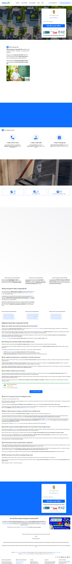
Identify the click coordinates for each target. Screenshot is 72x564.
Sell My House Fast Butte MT (8, 314)
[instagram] (59, 557)
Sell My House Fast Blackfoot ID (56, 318)
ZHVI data (24, 553)
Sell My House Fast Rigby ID (32, 317)
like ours (14, 429)
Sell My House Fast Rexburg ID (33, 316)
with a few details (11, 351)
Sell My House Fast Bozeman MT (9, 317)
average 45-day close (57, 552)
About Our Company (20, 561)
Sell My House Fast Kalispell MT (33, 315)
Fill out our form (5, 338)
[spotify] (67, 557)
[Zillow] (65, 557)
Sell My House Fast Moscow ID (56, 317)
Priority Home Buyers (7, 522)
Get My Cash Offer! (54, 26)
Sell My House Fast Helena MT (9, 315)
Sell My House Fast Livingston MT (9, 318)
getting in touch (16, 423)
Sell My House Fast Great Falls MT (33, 314)
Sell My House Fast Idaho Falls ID (33, 318)
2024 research (18, 552)
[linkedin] (63, 557)
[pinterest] (69, 557)
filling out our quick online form (29, 407)
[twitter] (57, 557)
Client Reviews (14, 387)
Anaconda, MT (51, 553)
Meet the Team (19, 562)
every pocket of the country (45, 420)
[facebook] (55, 557)
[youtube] (61, 557)
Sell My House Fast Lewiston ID (56, 316)
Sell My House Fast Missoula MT (9, 316)
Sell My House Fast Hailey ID (56, 315)
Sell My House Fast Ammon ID (56, 314)
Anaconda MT (24, 527)
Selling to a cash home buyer (34, 328)
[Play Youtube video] (59, 523)
